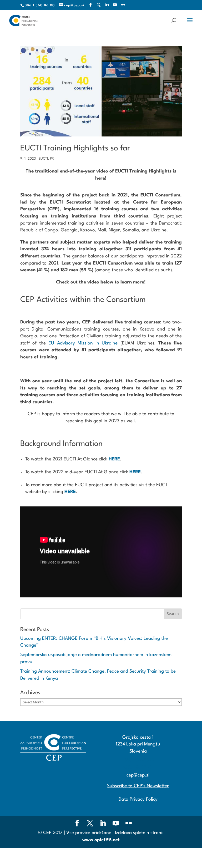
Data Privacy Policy (138, 799)
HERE (114, 459)
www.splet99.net (101, 840)
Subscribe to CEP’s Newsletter (138, 786)
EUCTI (43, 158)
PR (52, 158)
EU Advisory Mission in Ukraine (83, 343)
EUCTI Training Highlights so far (75, 148)
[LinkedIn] (107, 5)
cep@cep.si (138, 775)
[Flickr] (123, 5)
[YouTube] (115, 5)
